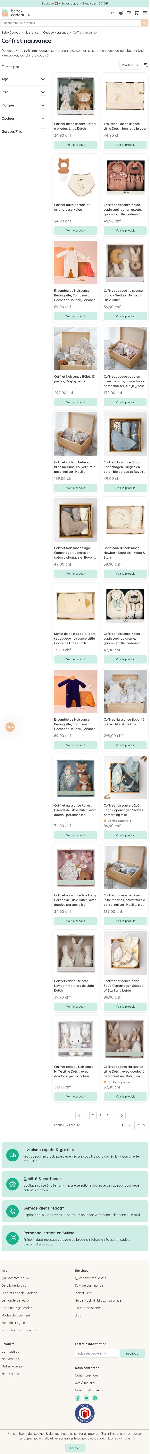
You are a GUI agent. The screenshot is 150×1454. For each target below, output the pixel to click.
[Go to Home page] (16, 13)
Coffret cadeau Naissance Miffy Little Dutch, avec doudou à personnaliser (74, 1071)
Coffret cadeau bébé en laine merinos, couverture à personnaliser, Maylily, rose (124, 381)
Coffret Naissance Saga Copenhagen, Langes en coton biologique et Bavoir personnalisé (124, 467)
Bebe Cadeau (11, 32)
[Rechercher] (144, 22)
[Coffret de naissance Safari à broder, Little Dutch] (75, 96)
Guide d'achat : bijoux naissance (98, 1300)
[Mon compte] (121, 13)
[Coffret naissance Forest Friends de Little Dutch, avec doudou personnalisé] (75, 777)
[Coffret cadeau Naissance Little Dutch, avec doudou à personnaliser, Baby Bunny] (125, 1038)
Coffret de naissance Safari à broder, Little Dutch (75, 126)
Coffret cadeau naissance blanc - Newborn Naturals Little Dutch (123, 295)
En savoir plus (120, 1438)
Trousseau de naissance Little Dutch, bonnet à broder (125, 126)
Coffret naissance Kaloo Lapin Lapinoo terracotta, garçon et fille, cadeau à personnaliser (123, 210)
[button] (10, 727)
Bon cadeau (10, 1351)
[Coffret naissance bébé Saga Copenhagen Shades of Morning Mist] (125, 777)
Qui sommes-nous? (15, 1278)
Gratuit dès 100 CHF (95, 3)
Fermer (75, 1448)
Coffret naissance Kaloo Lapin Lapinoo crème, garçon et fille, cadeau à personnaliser (122, 638)
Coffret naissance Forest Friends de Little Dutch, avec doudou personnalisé (75, 810)
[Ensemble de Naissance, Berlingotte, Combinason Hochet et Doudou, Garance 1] (75, 691)
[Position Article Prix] (130, 65)
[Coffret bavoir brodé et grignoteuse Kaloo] (75, 177)
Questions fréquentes (90, 1278)
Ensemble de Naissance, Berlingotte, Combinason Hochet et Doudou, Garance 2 (75, 295)
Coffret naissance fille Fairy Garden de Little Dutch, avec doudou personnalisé (75, 900)
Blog (78, 1315)
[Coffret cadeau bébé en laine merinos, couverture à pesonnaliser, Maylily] (75, 434)
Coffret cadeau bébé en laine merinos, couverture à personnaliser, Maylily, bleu (124, 900)
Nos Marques (11, 1374)
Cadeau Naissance (55, 32)
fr (110, 13)
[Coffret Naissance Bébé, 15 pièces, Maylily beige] (75, 348)
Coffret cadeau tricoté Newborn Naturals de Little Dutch (74, 985)
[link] (79, 1115)
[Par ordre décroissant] (146, 65)
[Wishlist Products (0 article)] (129, 13)
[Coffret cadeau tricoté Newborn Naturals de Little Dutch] (75, 953)
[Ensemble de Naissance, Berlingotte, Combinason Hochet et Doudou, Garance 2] (75, 262)
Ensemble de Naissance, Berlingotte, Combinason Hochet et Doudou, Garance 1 (75, 724)
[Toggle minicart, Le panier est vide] (137, 13)
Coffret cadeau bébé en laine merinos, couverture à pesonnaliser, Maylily (75, 467)
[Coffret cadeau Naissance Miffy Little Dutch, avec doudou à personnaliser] (75, 1038)
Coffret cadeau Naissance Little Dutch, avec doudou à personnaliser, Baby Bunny (124, 1071)
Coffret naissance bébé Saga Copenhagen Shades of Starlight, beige (123, 985)
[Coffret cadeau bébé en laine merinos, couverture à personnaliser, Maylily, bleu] (125, 867)
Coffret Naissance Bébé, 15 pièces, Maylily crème (124, 721)
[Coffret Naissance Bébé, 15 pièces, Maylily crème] (125, 691)
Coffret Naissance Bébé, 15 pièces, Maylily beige (74, 379)
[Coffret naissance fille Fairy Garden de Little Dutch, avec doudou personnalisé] (75, 867)
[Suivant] (122, 1115)
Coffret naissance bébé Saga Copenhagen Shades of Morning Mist (123, 810)
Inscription (132, 1353)
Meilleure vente (12, 1366)
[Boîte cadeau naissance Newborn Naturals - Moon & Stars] (125, 520)
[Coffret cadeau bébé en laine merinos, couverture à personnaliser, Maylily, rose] (125, 348)
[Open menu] (144, 13)
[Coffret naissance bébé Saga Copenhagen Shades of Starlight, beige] (125, 953)
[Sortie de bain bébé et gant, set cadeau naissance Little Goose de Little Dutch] (75, 605)
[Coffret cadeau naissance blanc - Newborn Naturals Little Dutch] (125, 262)
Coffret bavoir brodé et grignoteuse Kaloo (72, 207)
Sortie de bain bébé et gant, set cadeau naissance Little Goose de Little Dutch (75, 638)
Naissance (31, 32)
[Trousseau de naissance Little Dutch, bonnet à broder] (125, 96)
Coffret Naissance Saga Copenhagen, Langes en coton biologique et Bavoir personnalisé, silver (74, 553)
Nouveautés (10, 1359)
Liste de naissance (88, 1308)
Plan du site (83, 1293)
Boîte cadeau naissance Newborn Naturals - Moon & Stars (124, 552)
